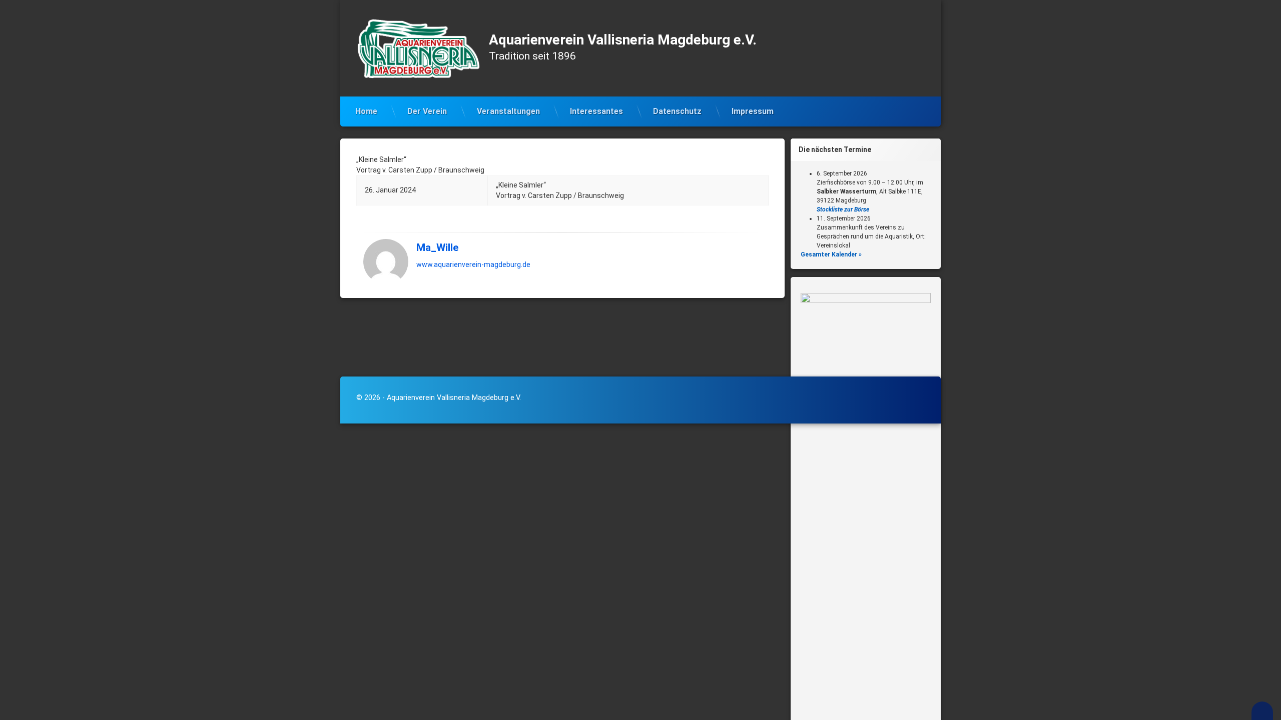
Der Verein (427, 111)
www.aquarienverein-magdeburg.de (473, 264)
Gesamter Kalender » (831, 254)
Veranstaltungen (508, 111)
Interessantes (596, 111)
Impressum (753, 111)
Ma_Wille (437, 248)
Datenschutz (677, 111)
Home (366, 111)
